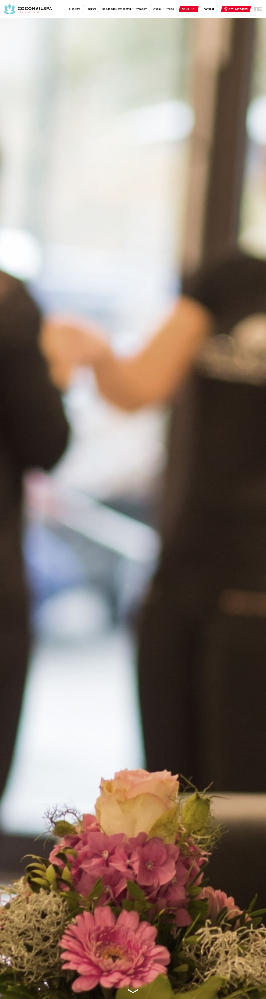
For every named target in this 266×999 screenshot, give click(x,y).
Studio (157, 8)
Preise (170, 8)
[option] (133, 499)
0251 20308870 (238, 9)
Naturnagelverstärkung (116, 8)
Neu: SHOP (189, 8)
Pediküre (91, 8)
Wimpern (141, 8)
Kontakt (209, 9)
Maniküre (74, 8)
